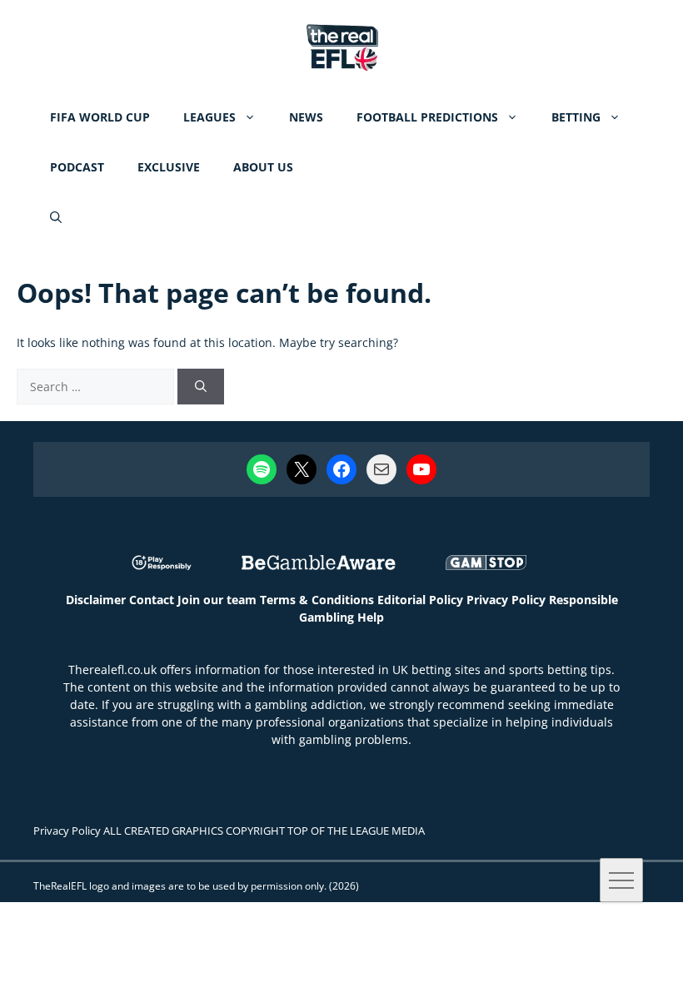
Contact (151, 600)
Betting (576, 117)
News (306, 117)
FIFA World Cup (100, 117)
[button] (55, 217)
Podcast (77, 167)
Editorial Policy (420, 600)
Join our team (217, 600)
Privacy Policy (506, 600)
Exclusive (168, 167)
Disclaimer (96, 600)
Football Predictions (427, 117)
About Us (263, 167)
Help (370, 617)
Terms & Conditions (317, 600)
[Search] (200, 386)
